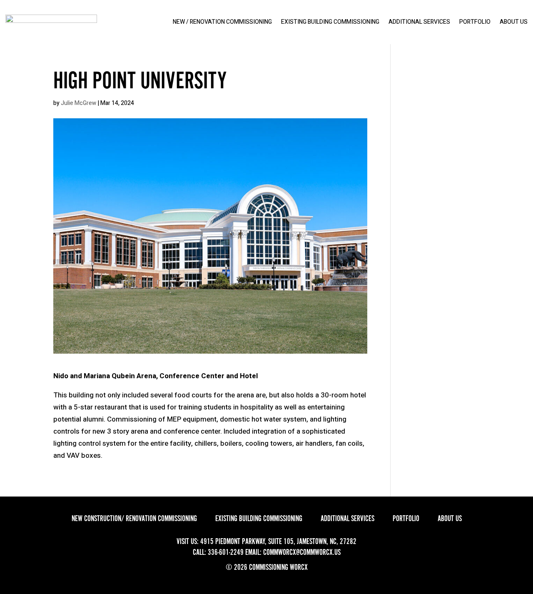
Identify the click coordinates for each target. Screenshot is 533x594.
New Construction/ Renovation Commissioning (134, 518)
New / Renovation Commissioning (222, 21)
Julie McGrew (78, 103)
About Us (514, 21)
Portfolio (475, 21)
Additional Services (419, 21)
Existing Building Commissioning (330, 21)
